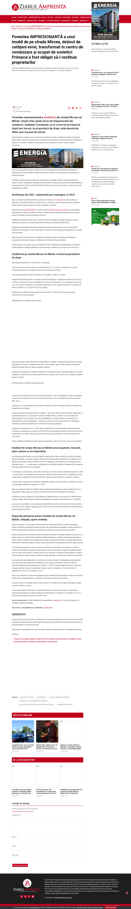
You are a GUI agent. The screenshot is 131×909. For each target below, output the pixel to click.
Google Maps (48, 608)
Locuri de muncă (53, 21)
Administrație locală (37, 17)
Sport (14, 21)
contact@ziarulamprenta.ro (63, 897)
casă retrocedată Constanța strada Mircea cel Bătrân (36, 704)
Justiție (58, 17)
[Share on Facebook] (69, 108)
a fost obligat (57, 200)
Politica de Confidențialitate (95, 907)
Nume (14, 837)
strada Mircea (41, 697)
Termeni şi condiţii (81, 907)
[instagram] (25, 896)
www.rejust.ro (57, 600)
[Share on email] (72, 108)
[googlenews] (33, 896)
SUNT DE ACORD (111, 907)
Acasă (14, 17)
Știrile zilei (22, 17)
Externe (42, 21)
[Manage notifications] (127, 893)
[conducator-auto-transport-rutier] (105, 226)
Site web (15, 855)
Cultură (75, 17)
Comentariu (16, 815)
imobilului (50, 117)
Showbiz (74, 21)
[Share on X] (80, 108)
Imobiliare (66, 21)
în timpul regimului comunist (58, 210)
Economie (66, 17)
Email (14, 846)
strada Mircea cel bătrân (65, 704)
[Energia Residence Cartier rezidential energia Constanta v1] (105, 39)
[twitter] (29, 896)
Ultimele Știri (99, 44)
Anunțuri (83, 21)
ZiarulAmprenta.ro (35, 907)
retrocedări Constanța (26, 697)
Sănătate (21, 21)
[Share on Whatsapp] (76, 108)
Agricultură (32, 21)
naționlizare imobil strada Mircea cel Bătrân (33, 701)
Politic (50, 17)
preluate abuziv (30, 210)
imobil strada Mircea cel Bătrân (59, 697)
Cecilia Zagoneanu (25, 111)
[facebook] (21, 896)
